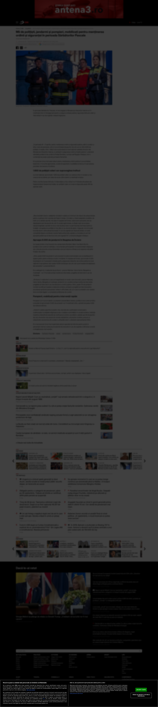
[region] (79, 693)
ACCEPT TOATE (141, 689)
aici (44, 698)
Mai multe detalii (31, 690)
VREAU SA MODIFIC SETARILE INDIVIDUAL (141, 695)
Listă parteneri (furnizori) (76, 693)
